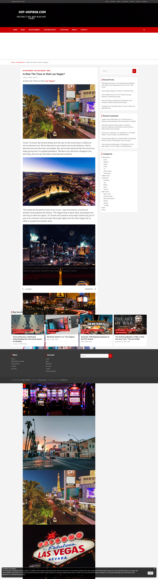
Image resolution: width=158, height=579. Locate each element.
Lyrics (105, 160)
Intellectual (105, 178)
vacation (25, 278)
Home (107, 1)
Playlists (106, 162)
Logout (48, 369)
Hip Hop (35, 77)
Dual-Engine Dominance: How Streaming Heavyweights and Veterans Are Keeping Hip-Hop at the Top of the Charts (118, 85)
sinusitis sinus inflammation (110, 119)
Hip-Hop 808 (26, 380)
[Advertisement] (79, 46)
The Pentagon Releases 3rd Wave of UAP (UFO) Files (117, 91)
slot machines (87, 276)
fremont (65, 275)
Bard (25, 344)
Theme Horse (42, 380)
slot (73, 276)
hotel (89, 275)
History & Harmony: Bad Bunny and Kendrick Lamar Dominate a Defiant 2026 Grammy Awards (118, 127)
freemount (59, 275)
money (54, 276)
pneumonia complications (109, 133)
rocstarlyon (28, 289)
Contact (138, 1)
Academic (107, 180)
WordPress (64, 380)
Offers (104, 210)
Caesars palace (30, 275)
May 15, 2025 (51, 339)
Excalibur (47, 275)
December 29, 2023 (120, 341)
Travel (105, 166)
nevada (58, 276)
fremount (71, 275)
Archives (144, 1)
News (118, 1)
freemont (53, 275)
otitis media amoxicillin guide (110, 144)
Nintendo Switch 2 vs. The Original (60, 337)
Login (47, 359)
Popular (106, 203)
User (47, 361)
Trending (106, 205)
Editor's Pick (107, 194)
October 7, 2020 (27, 77)
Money (106, 185)
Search (134, 71)
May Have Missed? (40, 70)
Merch (132, 1)
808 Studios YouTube (17, 361)
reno (66, 276)
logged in (33, 303)
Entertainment (34, 30)
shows (70, 276)
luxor (30, 276)
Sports (106, 164)
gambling (85, 275)
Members (49, 364)
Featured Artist (50, 30)
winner (37, 278)
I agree (150, 573)
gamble (79, 275)
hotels (93, 275)
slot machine (78, 276)
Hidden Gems (106, 176)
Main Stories (105, 192)
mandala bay (36, 276)
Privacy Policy (15, 364)
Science (106, 189)
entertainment (40, 275)
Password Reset (51, 371)
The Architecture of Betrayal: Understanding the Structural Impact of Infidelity (27, 339)
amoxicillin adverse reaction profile (112, 125)
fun (76, 275)
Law (105, 182)
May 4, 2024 (84, 341)
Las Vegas (49, 81)
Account (113, 1)
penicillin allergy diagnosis (109, 138)
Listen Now (125, 1)
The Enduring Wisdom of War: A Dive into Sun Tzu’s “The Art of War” (129, 338)
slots (93, 276)
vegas (30, 278)
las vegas (26, 276)
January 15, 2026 (18, 344)
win (33, 278)
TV (104, 169)
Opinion (106, 201)
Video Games (108, 171)
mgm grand (47, 276)
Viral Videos (107, 173)
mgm (42, 276)
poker (62, 276)
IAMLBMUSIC (89, 289)
